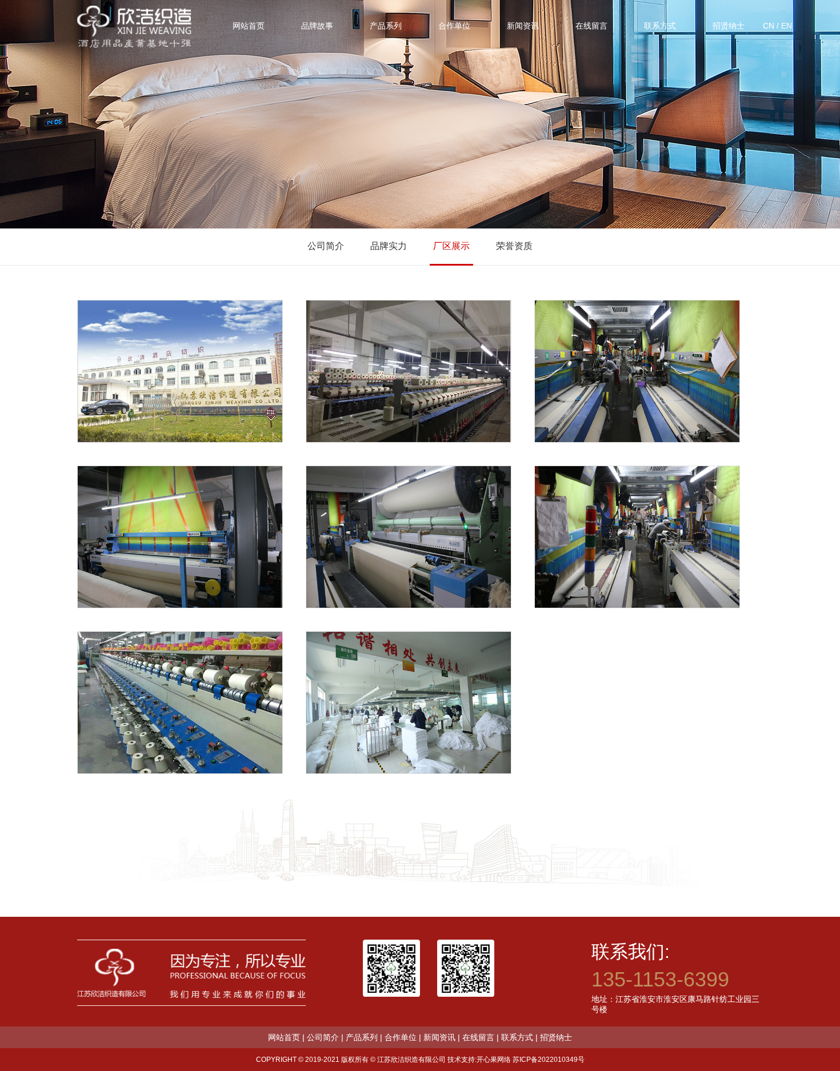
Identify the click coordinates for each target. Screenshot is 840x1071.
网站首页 (284, 1037)
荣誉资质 (514, 246)
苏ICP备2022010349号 (549, 1060)
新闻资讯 (439, 1037)
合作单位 (401, 1037)
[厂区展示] (180, 371)
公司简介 (325, 246)
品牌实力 (388, 246)
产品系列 (362, 1037)
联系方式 (517, 1037)
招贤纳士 (556, 1037)
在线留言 (478, 1037)
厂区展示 (451, 246)
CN (768, 25)
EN (786, 25)
